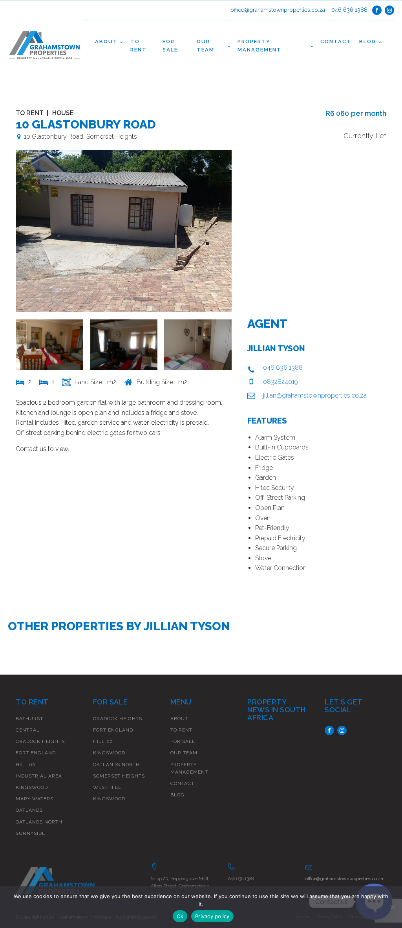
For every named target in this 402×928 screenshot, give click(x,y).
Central (28, 730)
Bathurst (29, 718)
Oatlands (29, 810)
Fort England (36, 753)
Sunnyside (30, 833)
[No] (392, 907)
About (106, 41)
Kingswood (32, 787)
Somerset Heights (119, 776)
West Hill (107, 787)
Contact (335, 41)
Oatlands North (39, 822)
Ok (180, 916)
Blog (367, 41)
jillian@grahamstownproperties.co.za (315, 395)
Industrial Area (39, 776)
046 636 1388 (349, 10)
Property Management (259, 46)
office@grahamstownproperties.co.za (277, 10)
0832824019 (280, 381)
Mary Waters (34, 798)
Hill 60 (26, 764)
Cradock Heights (40, 741)
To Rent (138, 46)
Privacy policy (212, 916)
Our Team (205, 46)
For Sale (170, 46)
